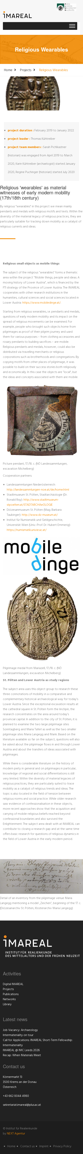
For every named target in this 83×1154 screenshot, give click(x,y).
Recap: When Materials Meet (22, 1055)
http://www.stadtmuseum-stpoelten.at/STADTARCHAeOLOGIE (33, 502)
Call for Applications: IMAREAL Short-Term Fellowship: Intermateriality (38, 1043)
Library (7, 1004)
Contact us (27, 1146)
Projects (25, 70)
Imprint (43, 1146)
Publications (11, 994)
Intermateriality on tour (18, 1035)
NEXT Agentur (16, 1133)
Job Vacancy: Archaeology (20, 1030)
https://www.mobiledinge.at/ (41, 302)
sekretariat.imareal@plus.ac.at (22, 1104)
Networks (9, 999)
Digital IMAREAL (13, 984)
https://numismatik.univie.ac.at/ (27, 530)
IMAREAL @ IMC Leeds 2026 (21, 1050)
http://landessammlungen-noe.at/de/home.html (38, 489)
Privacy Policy (62, 1146)
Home (8, 70)
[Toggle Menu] (72, 26)
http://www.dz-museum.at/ (40, 515)
